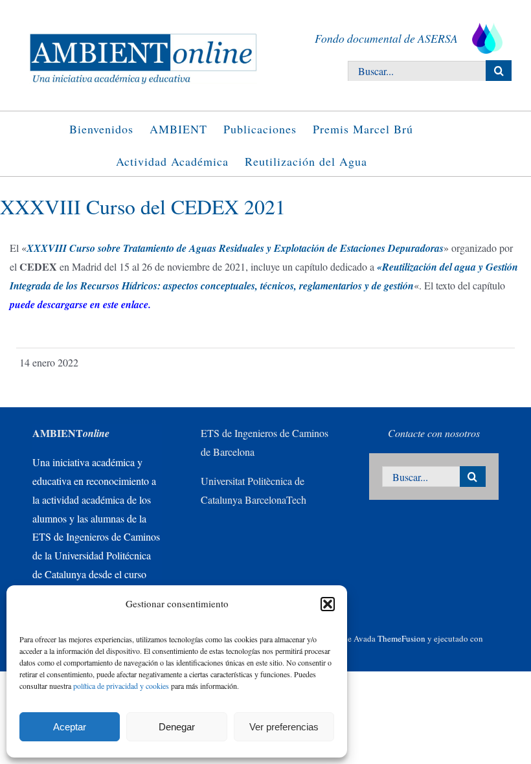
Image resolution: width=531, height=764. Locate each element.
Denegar (177, 726)
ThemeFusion (401, 638)
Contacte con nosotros (434, 433)
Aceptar (69, 726)
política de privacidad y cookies (121, 685)
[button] (327, 604)
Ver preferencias (284, 726)
